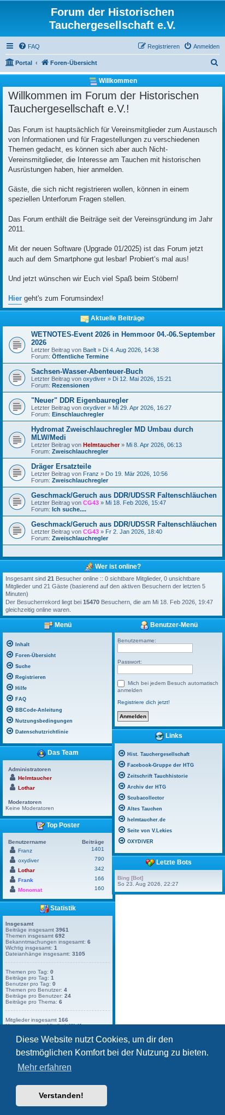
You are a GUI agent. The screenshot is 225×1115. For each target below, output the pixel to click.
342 (99, 869)
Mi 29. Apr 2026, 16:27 (141, 407)
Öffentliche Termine (80, 356)
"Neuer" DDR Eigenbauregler (79, 400)
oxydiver (94, 378)
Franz (91, 473)
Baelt (89, 350)
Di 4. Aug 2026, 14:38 (131, 350)
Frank (25, 880)
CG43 (91, 502)
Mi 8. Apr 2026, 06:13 (154, 445)
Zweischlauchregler (80, 451)
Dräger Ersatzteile (61, 466)
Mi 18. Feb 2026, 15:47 (135, 502)
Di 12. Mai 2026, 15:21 (141, 378)
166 (99, 878)
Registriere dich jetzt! (143, 702)
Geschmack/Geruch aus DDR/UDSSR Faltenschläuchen (124, 495)
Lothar (26, 788)
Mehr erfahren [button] (44, 1067)
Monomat (30, 890)
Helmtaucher (101, 445)
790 (99, 859)
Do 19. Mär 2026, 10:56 (136, 473)
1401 (97, 849)
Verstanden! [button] (61, 1095)
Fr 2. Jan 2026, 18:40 (133, 531)
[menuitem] (29, 46)
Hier (15, 298)
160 (99, 888)
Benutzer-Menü (173, 625)
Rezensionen (71, 385)
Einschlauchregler (78, 414)
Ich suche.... (69, 509)
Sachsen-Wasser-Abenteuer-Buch (87, 371)
